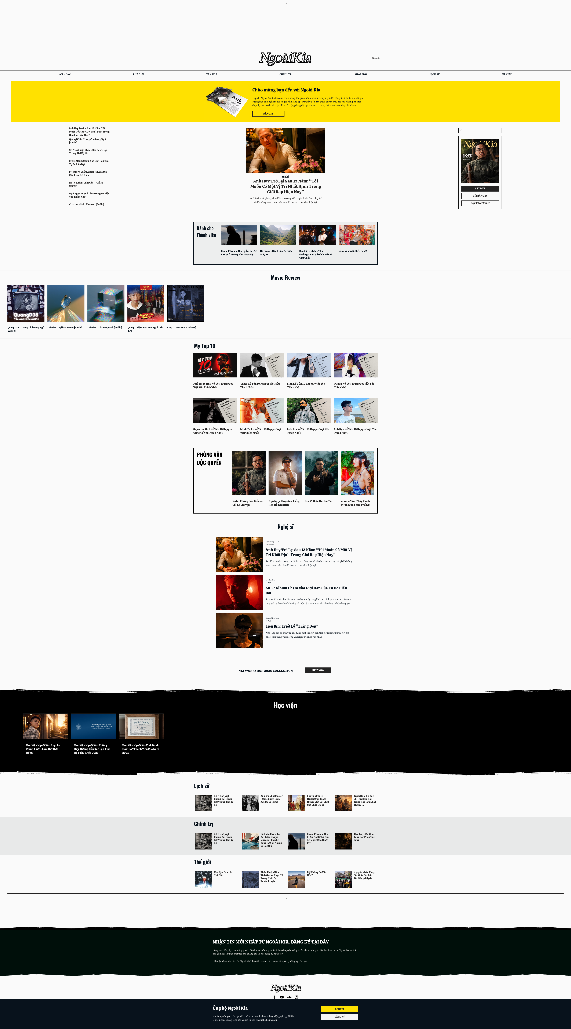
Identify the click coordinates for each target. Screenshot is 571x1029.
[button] (380, 995)
